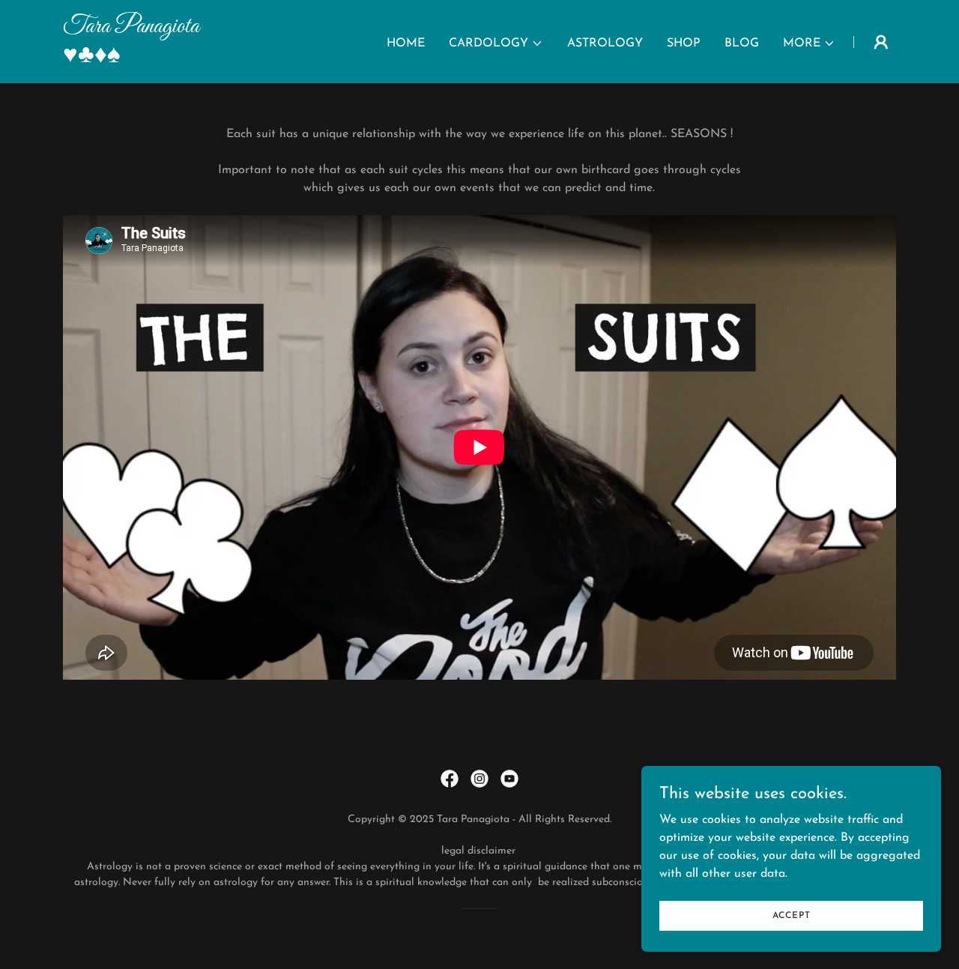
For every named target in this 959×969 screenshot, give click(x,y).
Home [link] (406, 43)
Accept (791, 915)
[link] (208, 59)
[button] (496, 43)
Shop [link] (684, 43)
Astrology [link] (605, 43)
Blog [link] (741, 43)
